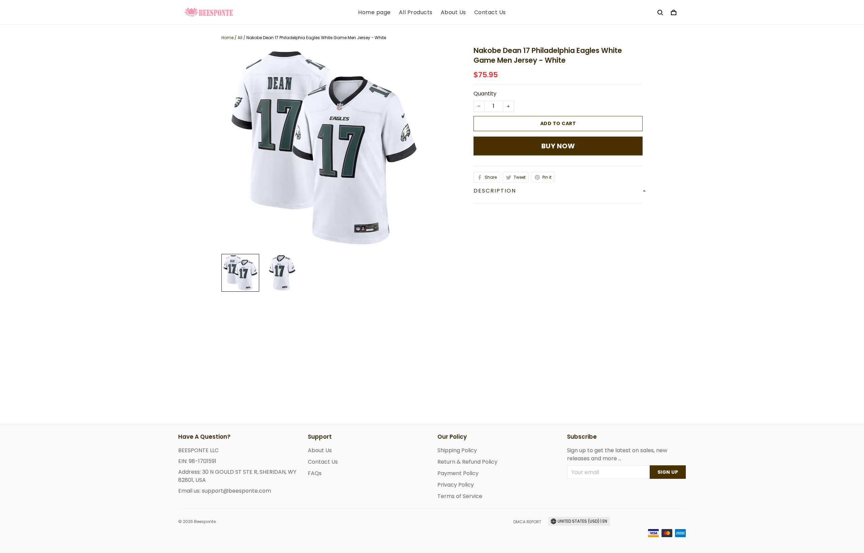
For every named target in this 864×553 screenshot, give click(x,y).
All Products (416, 12)
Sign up (667, 472)
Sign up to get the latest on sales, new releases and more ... (617, 454)
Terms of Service (459, 496)
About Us (453, 12)
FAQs (315, 473)
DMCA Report (527, 522)
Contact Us (490, 12)
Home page (374, 12)
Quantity (485, 93)
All (240, 37)
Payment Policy (458, 473)
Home (227, 37)
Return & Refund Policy (467, 462)
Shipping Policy (457, 450)
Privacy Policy (455, 485)
